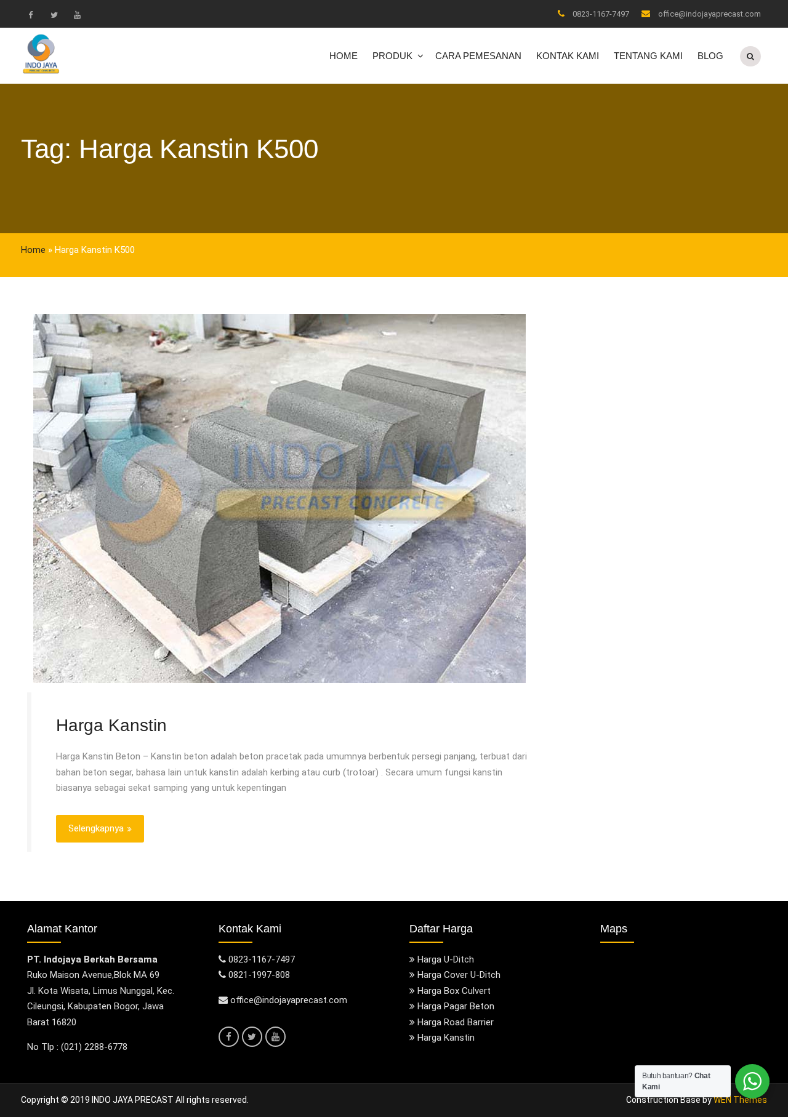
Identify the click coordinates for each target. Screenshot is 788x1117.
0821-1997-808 (259, 974)
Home (33, 249)
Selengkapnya (96, 828)
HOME (343, 55)
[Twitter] (53, 15)
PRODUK (392, 55)
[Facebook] (30, 15)
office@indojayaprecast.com (709, 13)
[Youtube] (77, 15)
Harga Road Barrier (455, 1022)
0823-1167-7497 (601, 13)
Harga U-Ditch (445, 959)
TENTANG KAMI (648, 55)
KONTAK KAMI (567, 55)
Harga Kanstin (111, 725)
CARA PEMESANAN (478, 55)
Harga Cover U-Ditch (459, 974)
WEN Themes (740, 1100)
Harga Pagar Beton (455, 1006)
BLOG (710, 55)
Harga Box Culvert (454, 990)
